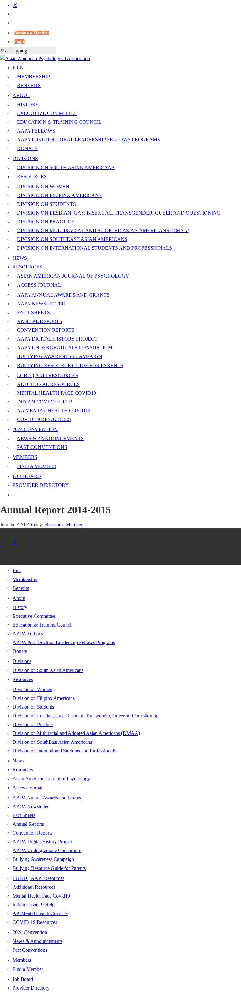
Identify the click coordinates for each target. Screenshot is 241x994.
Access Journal (27, 787)
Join (17, 570)
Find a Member (28, 969)
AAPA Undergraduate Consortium (47, 850)
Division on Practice (33, 724)
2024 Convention (30, 932)
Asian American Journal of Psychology (51, 778)
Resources (23, 679)
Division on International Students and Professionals (64, 750)
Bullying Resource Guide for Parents (49, 868)
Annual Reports (28, 824)
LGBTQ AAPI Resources (38, 878)
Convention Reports (32, 832)
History (20, 607)
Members (22, 960)
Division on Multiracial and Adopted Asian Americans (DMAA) (76, 733)
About (19, 598)
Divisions (22, 661)
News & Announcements (37, 941)
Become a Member (31, 33)
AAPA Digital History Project (42, 841)
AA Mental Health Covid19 (40, 913)
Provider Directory (31, 988)
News (18, 760)
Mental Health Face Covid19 (41, 895)
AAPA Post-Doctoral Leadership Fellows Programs (64, 642)
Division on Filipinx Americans (44, 698)
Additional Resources (34, 887)
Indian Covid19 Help (34, 904)
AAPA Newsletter (31, 806)
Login (19, 41)
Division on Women (32, 689)
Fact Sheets (24, 815)
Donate (20, 651)
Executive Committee (34, 616)
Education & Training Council (42, 624)
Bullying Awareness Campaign (43, 859)
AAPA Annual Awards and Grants (47, 797)
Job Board (23, 979)
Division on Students (33, 707)
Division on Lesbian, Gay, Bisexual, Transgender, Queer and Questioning (85, 715)
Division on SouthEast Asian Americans (52, 742)
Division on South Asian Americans (48, 670)
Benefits (21, 588)
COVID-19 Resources (35, 922)
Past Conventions (30, 950)
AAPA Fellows (28, 633)
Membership (25, 579)
